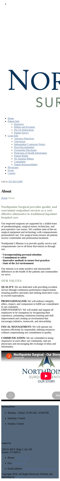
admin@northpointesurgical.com (39, 468)
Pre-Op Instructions (24, 130)
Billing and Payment (24, 127)
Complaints (20, 161)
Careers (11, 173)
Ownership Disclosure (25, 150)
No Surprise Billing (24, 158)
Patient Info (13, 121)
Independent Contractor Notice (29, 144)
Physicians (13, 167)
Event (11, 170)
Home (11, 118)
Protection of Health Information (30, 153)
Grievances (19, 141)
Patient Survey (21, 132)
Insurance (19, 124)
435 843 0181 (20, 463)
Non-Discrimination (24, 147)
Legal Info (13, 135)
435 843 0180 (15, 181)
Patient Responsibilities (25, 164)
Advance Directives (24, 138)
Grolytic (19, 477)
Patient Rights (21, 156)
